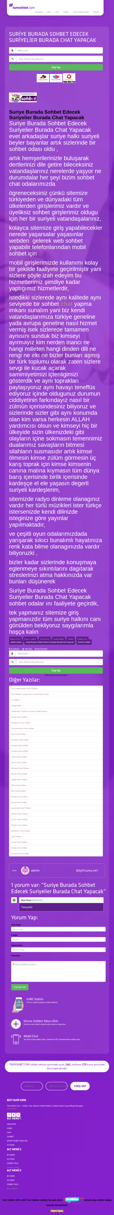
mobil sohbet (59, 639)
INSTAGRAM (42, 649)
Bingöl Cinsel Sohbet (19, 779)
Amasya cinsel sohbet (20, 739)
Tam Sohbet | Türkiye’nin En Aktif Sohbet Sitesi (30, 694)
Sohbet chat (82, 639)
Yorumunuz (15, 955)
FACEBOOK (14, 649)
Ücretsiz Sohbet (84, 642)
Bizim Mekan (12, 1188)
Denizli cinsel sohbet (19, 825)
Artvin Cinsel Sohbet (19, 757)
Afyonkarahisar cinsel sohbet (22, 728)
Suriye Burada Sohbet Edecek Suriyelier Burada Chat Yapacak (50, 642)
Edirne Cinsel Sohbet (19, 842)
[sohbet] (73, 1200)
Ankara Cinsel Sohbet (19, 745)
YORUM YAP (19, 987)
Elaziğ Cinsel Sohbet (19, 848)
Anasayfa (39, 12)
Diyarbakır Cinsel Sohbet (20, 831)
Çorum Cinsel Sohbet (19, 819)
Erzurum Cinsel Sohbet (20, 853)
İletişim (96, 12)
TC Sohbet (15, 700)
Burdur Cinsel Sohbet (19, 796)
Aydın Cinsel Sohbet (19, 762)
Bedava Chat (15, 639)
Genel (49, 12)
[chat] (57, 1210)
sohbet (70, 639)
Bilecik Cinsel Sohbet (19, 774)
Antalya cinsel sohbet (19, 751)
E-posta (14, 935)
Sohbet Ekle (12, 1163)
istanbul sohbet (13, 1167)
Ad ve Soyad (16, 924)
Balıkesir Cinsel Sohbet (20, 768)
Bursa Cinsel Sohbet (19, 802)
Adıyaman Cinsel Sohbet (20, 722)
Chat (57, 12)
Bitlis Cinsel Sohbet (18, 785)
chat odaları (44, 639)
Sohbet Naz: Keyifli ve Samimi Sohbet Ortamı (29, 711)
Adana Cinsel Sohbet (19, 717)
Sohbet (66, 12)
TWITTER (28, 649)
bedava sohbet (30, 639)
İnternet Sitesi (16, 945)
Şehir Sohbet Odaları (81, 12)
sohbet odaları (16, 642)
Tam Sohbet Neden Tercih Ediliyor (24, 688)
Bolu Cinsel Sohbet (18, 791)
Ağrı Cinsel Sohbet (18, 734)
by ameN (11, 1155)
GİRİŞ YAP (80, 1086)
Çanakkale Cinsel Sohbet (21, 808)
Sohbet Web (16, 705)
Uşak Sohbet (16, 836)
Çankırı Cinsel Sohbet (19, 813)
